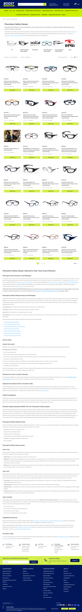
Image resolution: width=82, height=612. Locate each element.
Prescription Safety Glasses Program (13, 35)
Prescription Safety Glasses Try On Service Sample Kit (11, 149)
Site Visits (45, 595)
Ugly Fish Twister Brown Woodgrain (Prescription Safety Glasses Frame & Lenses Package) (50, 251)
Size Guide (5, 584)
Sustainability (67, 578)
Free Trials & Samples (48, 578)
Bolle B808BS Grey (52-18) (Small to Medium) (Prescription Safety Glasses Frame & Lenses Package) (31, 150)
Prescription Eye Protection (40, 520)
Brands (65, 580)
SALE (10, 10)
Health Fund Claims (7, 586)
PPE (14, 10)
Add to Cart (12, 90)
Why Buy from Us (67, 573)
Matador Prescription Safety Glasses (12, 331)
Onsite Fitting (46, 580)
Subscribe (33, 562)
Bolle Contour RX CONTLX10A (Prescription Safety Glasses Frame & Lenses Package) (12, 83)
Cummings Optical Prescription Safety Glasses (14, 326)
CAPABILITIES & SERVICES (55, 14)
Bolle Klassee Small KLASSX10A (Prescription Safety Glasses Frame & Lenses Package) (12, 217)
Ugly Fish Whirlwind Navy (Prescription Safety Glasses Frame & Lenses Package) (31, 217)
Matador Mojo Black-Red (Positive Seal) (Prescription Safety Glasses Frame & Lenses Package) (49, 116)
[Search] (44, 4)
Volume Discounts (47, 597)
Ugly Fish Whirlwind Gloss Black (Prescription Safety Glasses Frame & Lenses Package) (12, 251)
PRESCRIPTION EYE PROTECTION (33, 10)
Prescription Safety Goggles (56, 282)
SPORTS (64, 14)
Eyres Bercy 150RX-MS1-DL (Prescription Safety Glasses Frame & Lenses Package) (69, 184)
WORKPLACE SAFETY (35, 14)
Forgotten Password (27, 580)
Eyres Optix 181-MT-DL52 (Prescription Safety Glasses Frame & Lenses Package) (50, 184)
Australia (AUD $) (6, 603)
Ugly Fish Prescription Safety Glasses (12, 335)
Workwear (51, 520)
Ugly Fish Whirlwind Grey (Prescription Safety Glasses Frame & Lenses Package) (50, 217)
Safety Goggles (28, 282)
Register (25, 571)
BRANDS (6, 10)
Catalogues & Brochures (69, 584)
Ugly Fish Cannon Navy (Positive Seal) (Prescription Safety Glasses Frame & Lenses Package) (68, 251)
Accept (64, 608)
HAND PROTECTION (58, 10)
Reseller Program (67, 586)
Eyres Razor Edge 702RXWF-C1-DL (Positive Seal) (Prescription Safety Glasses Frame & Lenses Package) (69, 150)
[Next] (75, 44)
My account (66, 5)
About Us (66, 571)
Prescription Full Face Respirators (71, 282)
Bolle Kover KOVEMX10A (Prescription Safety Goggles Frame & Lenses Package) (69, 116)
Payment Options (6, 573)
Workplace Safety (59, 520)
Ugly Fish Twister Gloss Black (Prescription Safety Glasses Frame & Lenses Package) (69, 217)
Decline (72, 608)
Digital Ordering (46, 575)
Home (4, 19)
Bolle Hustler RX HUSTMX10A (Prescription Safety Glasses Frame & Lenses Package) (69, 83)
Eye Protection (73, 31)
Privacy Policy (19, 610)
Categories (66, 582)
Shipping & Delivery (7, 571)
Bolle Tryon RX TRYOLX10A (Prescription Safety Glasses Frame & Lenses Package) (50, 83)
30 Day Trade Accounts (48, 573)
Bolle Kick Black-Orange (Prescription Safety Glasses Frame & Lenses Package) (12, 116)
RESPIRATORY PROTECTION (71, 10)
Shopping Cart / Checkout (29, 575)
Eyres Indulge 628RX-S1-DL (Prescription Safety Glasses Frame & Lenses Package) (31, 184)
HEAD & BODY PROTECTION (22, 14)
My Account (26, 573)
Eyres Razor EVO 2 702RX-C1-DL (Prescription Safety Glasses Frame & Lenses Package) (12, 184)
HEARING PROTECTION (47, 10)
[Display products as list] (76, 57)
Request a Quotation (48, 592)
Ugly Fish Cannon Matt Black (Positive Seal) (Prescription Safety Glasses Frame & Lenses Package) (31, 116)
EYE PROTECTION (20, 10)
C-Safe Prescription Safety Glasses (12, 324)
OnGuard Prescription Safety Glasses (12, 333)
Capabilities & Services (64, 536)
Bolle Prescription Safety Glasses (11, 322)
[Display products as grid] (74, 57)
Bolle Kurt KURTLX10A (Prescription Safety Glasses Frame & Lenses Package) (31, 83)
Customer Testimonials (69, 575)
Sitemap (4, 588)
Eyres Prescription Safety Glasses (11, 328)
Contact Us (45, 390)
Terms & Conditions (7, 575)
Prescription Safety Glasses (11, 19)
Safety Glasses (20, 282)
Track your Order (26, 578)
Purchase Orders (47, 590)
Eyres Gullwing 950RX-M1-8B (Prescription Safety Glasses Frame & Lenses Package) (50, 150)
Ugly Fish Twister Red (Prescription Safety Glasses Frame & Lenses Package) (31, 251)
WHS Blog (66, 589)
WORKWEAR (44, 14)
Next (75, 263)
